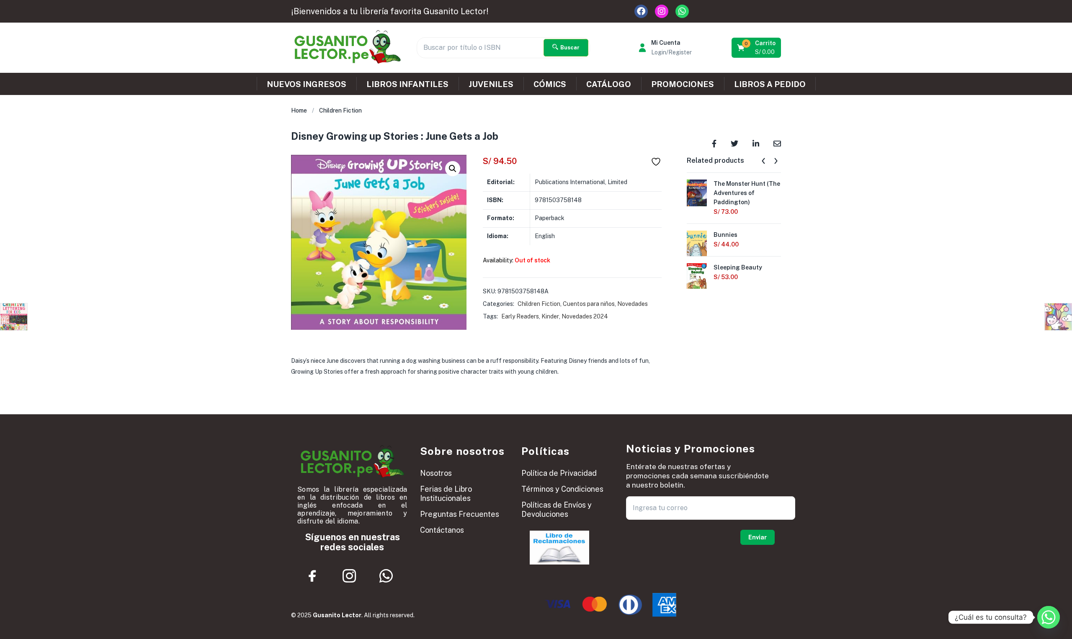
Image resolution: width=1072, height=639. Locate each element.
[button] (757, 47)
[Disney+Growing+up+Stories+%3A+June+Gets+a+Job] (734, 143)
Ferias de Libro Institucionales (446, 494)
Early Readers (520, 316)
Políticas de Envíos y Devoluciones (556, 509)
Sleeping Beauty (738, 267)
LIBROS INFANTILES (407, 84)
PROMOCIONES (682, 84)
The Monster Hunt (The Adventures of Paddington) (747, 192)
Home (299, 110)
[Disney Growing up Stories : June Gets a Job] (714, 143)
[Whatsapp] (682, 11)
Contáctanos (442, 530)
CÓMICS (549, 84)
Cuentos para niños (589, 303)
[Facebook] (641, 11)
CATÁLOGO (608, 84)
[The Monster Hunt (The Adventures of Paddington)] (697, 192)
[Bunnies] (697, 243)
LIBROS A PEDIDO (770, 84)
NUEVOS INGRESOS (306, 84)
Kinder (550, 316)
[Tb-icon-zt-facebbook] (312, 575)
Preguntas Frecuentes (459, 514)
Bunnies (725, 234)
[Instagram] (661, 11)
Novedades (632, 303)
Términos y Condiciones (562, 489)
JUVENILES (491, 84)
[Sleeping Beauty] (697, 278)
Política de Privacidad (559, 473)
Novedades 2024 (585, 316)
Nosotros (436, 473)
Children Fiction (340, 110)
